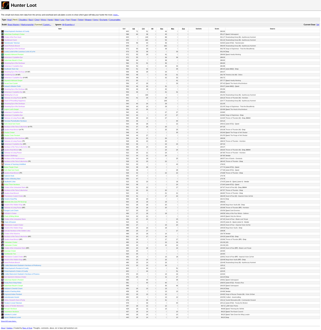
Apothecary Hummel (249, 37)
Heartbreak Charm (10, 40)
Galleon (246, 213)
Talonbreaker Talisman (12, 43)
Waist (57, 20)
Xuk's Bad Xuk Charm (11, 170)
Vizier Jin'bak (250, 294)
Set (317, 24)
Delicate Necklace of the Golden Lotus (17, 231)
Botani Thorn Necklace (12, 184)
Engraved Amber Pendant (13, 294)
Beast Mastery (14, 24)
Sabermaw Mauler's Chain (13, 60)
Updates (10, 328)
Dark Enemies (235, 210)
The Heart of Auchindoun (238, 83)
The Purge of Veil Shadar (238, 132)
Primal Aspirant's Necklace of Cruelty (16, 31)
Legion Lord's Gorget (11, 109)
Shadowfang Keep (232, 37)
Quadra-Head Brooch (11, 130)
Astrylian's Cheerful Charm (13, 288)
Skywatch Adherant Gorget (13, 80)
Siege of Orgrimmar (232, 49)
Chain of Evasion (10, 222)
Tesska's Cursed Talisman (13, 303)
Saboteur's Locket (10, 314)
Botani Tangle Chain (11, 167)
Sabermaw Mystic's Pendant (13, 280)
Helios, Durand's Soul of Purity (14, 300)
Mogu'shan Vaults (232, 205)
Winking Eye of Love (11, 95)
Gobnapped (234, 34)
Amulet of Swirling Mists (12, 291)
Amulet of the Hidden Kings (13, 205)
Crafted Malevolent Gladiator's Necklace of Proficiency (22, 265)
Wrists (43, 20)
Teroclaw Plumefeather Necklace (15, 121)
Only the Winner (235, 216)
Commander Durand (249, 300)
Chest (36, 20)
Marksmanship (27, 24)
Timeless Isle (230, 75)
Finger (73, 20)
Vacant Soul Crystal (11, 83)
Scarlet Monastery (232, 300)
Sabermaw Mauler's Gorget (13, 286)
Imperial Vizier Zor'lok (245, 196)
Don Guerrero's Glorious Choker (15, 277)
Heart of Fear (230, 187)
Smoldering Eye (9, 75)
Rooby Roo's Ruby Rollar (13, 283)
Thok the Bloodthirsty (247, 49)
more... (116, 15)
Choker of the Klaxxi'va (12, 234)
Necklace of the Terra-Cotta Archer (16, 127)
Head (9, 20)
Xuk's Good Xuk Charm (12, 124)
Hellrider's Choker (10, 213)
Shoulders (23, 20)
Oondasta (239, 158)
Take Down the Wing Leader (240, 314)
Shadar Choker (9, 132)
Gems (95, 20)
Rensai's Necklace (10, 309)
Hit (63, 24)
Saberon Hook (9, 176)
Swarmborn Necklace (11, 312)
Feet (68, 20)
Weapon (88, 20)
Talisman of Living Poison (13, 98)
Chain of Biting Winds (11, 216)
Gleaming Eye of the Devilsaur (14, 49)
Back (31, 20)
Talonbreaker (239, 43)
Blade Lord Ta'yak (242, 219)
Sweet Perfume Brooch (12, 46)
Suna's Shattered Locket (12, 317)
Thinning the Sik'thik (237, 309)
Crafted (228, 297)
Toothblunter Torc (10, 254)
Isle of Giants (230, 158)
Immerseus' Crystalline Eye (13, 57)
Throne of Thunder (232, 98)
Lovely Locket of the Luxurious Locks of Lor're (19, 52)
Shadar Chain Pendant (12, 135)
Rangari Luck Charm (11, 210)
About (3, 328)
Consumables (115, 20)
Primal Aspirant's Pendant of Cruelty (16, 268)
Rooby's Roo (239, 283)
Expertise (70, 24)
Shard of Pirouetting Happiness (15, 101)
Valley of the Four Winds (234, 213)
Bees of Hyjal (27, 328)
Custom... (47, 24)
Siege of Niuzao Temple (234, 294)
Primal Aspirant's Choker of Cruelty (16, 271)
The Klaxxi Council (236, 312)
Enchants (104, 20)
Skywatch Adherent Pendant (13, 54)
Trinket (80, 20)
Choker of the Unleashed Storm (15, 187)
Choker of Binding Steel (12, 179)
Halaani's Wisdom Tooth (12, 86)
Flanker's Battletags (11, 156)
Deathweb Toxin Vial (11, 69)
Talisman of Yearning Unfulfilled (15, 164)
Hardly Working (235, 54)
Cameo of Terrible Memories (14, 306)
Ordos (240, 75)
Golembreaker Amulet (11, 297)
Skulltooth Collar (10, 182)
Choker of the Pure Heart (12, 37)
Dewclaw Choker (10, 251)
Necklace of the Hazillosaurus (14, 158)
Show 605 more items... (9, 321)
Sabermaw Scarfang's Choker (14, 34)
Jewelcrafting (236, 297)
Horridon (245, 98)
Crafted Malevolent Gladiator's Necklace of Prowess (21, 274)
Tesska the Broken (241, 303)
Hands (50, 20)
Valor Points (234, 306)
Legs (63, 20)
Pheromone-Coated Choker (13, 196)
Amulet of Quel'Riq (10, 199)
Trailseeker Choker (10, 242)
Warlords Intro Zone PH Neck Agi (15, 202)
